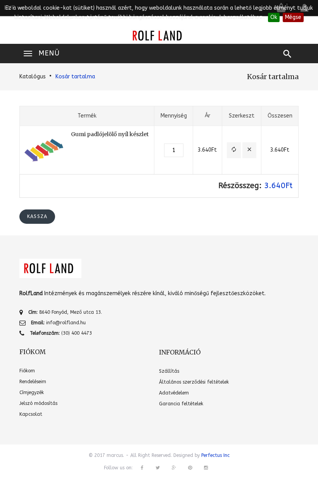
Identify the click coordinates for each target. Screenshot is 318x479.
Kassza (37, 216)
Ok (273, 17)
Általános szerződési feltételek (194, 382)
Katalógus (32, 76)
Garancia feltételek (181, 403)
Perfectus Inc (215, 455)
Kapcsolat (30, 414)
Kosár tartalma (75, 76)
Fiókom (27, 371)
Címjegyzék (31, 392)
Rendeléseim (32, 381)
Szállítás (169, 371)
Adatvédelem (174, 393)
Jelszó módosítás (38, 403)
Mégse (293, 17)
